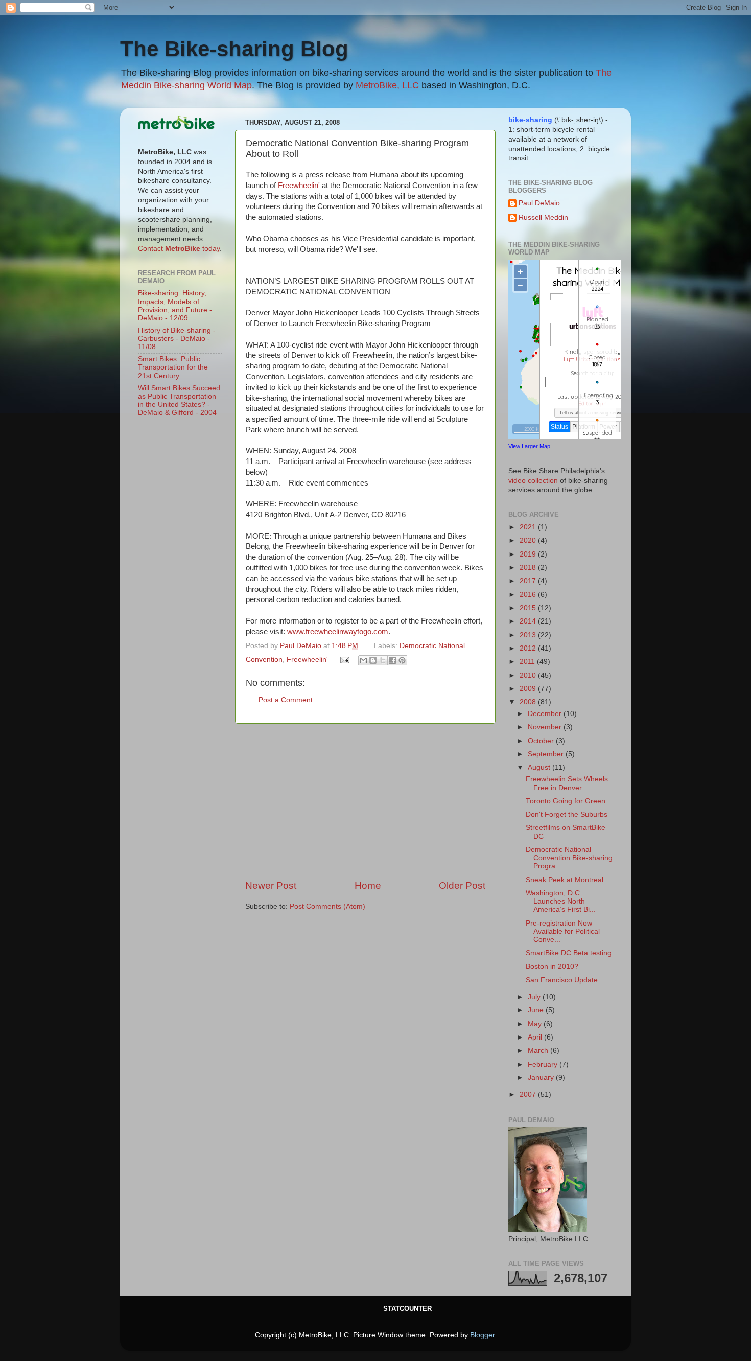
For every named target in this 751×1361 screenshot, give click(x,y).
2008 (529, 702)
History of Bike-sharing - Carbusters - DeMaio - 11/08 (177, 339)
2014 (529, 621)
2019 (529, 554)
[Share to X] (383, 660)
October (542, 741)
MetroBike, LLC (387, 85)
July (535, 997)
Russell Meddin (543, 217)
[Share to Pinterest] (402, 660)
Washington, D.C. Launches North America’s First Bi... (561, 901)
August (540, 767)
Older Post (462, 885)
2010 (529, 675)
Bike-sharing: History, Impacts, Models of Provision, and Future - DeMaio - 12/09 (175, 305)
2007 (529, 1094)
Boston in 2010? (552, 967)
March (539, 1050)
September (547, 754)
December (546, 714)
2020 (529, 540)
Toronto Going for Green (565, 801)
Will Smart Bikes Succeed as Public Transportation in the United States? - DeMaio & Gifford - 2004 (179, 400)
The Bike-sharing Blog (234, 49)
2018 (529, 567)
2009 (529, 689)
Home (368, 885)
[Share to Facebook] (392, 660)
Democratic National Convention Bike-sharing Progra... (569, 858)
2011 (528, 661)
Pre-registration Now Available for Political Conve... (563, 931)
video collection (533, 481)
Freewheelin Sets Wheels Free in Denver (567, 783)
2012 (529, 648)
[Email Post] (344, 659)
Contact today (179, 248)
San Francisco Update (562, 980)
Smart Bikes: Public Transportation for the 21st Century (173, 367)
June (537, 1010)
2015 (529, 608)
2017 (529, 581)
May (536, 1024)
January (542, 1077)
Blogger (482, 1335)
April (536, 1037)
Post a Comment (286, 700)
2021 (529, 527)
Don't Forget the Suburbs (566, 814)
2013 (529, 635)
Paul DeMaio (539, 203)
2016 (529, 594)
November (546, 727)
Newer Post (270, 885)
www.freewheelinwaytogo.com (337, 632)
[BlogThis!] (373, 660)
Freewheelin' (299, 185)
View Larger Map (529, 446)
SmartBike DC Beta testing (569, 953)
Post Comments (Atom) (327, 906)
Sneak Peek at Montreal (564, 880)
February (543, 1064)
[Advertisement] (365, 801)
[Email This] (363, 660)
